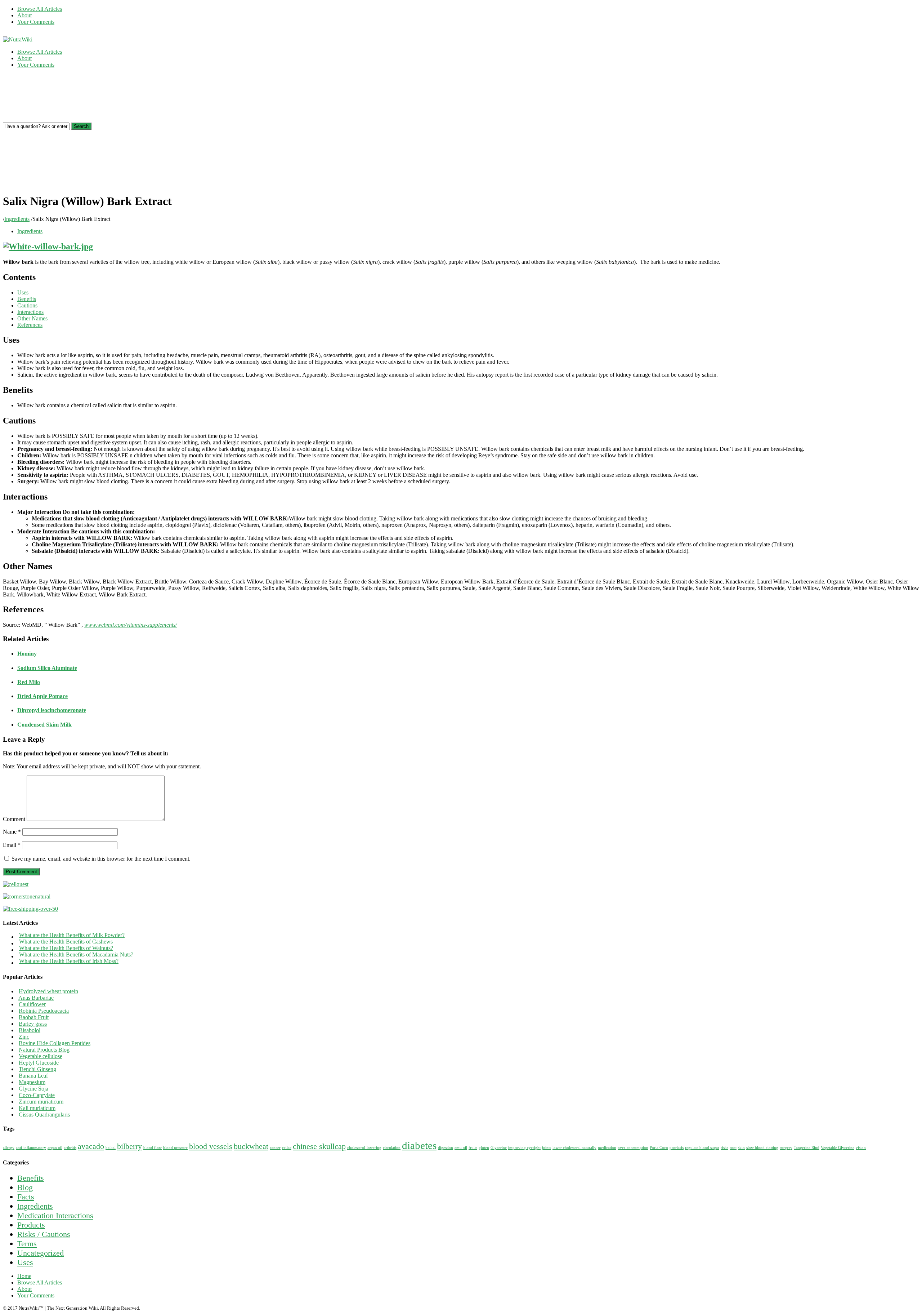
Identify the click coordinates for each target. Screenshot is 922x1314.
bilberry (129, 1146)
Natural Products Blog (44, 1050)
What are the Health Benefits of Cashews (66, 941)
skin (741, 1148)
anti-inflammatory (31, 1148)
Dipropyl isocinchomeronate (51, 710)
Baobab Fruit (34, 1017)
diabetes (419, 1145)
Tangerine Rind (806, 1148)
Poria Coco (659, 1148)
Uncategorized (40, 1252)
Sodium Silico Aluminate (47, 668)
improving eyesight (524, 1148)
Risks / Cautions (43, 1234)
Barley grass (33, 1024)
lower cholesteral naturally (574, 1148)
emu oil (461, 1148)
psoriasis (677, 1148)
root (733, 1148)
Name (12, 832)
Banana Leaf (33, 1076)
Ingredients (17, 219)
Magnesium (32, 1082)
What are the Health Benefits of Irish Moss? (68, 961)
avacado (91, 1146)
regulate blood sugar (702, 1148)
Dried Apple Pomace (42, 696)
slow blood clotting (762, 1148)
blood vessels (210, 1146)
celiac (286, 1148)
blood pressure (175, 1148)
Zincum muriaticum (41, 1101)
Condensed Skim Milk (44, 725)
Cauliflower (32, 1004)
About (24, 15)
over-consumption (633, 1148)
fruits (473, 1148)
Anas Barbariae (36, 998)
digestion (445, 1148)
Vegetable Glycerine (837, 1148)
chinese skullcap (319, 1146)
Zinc (24, 1037)
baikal (111, 1148)
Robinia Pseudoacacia (44, 1011)
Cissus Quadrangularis (44, 1114)
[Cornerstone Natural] (26, 896)
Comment (14, 819)
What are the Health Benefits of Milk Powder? (72, 935)
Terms (27, 1243)
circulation (391, 1148)
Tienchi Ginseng (37, 1069)
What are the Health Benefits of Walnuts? (66, 948)
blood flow (152, 1148)
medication (607, 1148)
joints (546, 1148)
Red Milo (28, 682)
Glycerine (499, 1148)
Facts (25, 1196)
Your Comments (35, 22)
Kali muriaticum (37, 1108)
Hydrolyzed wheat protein (48, 991)
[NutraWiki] (17, 39)
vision (861, 1148)
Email (12, 845)
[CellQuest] (15, 884)
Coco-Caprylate (37, 1095)
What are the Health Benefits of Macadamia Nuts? (76, 954)
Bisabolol (29, 1030)
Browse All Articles (39, 9)
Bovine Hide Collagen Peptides (54, 1043)
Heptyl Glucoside (39, 1063)
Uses (25, 1262)
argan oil (55, 1148)
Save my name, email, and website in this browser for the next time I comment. (101, 859)
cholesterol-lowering (364, 1148)
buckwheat (251, 1146)
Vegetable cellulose (40, 1056)
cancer (275, 1148)
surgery (786, 1148)
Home (24, 1276)
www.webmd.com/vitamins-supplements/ (130, 625)
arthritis (70, 1148)
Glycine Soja (33, 1089)
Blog (25, 1187)
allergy (8, 1148)
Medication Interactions (55, 1215)
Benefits (30, 1177)
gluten (484, 1148)
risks (724, 1148)
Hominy (27, 654)
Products (31, 1224)
